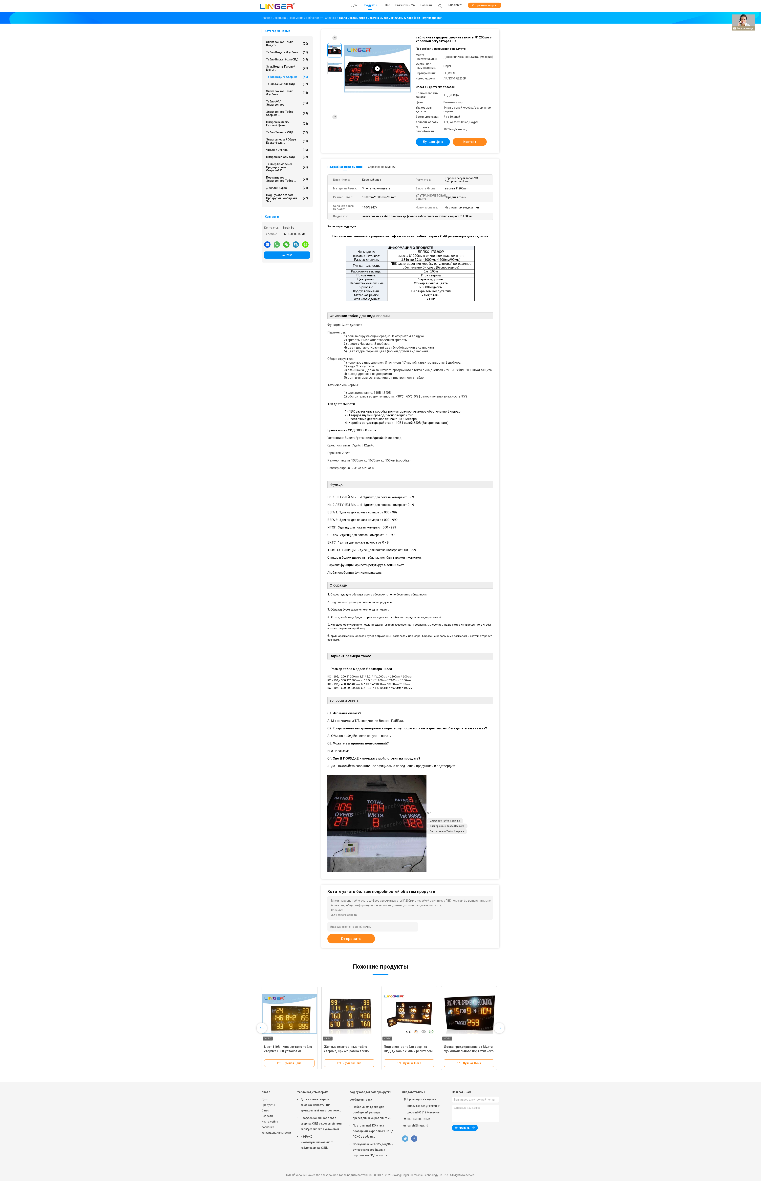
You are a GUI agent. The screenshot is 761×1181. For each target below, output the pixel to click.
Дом (265, 1099)
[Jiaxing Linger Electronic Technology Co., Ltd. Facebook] (414, 1138)
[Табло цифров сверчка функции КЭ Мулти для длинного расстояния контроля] (349, 1013)
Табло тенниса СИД (287, 132)
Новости (267, 1116)
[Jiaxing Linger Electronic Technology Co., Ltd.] (277, 6)
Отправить (351, 938)
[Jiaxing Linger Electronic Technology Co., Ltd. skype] (296, 244)
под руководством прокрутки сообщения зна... (287, 198)
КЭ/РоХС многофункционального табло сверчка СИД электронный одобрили (317, 1142)
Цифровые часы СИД (287, 157)
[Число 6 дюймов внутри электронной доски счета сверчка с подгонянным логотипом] (409, 1013)
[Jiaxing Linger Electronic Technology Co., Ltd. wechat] (286, 244)
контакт (287, 255)
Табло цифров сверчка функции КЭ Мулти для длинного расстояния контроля (348, 1051)
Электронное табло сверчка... (287, 113)
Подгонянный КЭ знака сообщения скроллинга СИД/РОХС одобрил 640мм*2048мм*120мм (373, 1131)
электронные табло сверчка (447, 826)
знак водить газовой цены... (287, 68)
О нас (265, 1110)
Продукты (268, 1104)
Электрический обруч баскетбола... (287, 141)
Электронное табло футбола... (287, 93)
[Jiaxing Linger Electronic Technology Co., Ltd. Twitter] (405, 1138)
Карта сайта (270, 1121)
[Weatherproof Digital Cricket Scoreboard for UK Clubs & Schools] (377, 69)
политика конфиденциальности (275, 1130)
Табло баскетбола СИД (287, 59)
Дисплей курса (287, 187)
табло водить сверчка (287, 76)
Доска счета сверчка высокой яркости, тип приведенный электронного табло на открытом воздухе (319, 1105)
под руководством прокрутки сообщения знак (370, 1095)
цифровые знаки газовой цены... (287, 123)
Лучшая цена (433, 142)
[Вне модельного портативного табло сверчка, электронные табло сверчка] (289, 1013)
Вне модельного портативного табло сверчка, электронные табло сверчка (287, 1051)
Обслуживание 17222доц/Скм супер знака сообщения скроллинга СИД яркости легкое (373, 1150)
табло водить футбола (287, 52)
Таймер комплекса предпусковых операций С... (287, 167)
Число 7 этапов (287, 149)
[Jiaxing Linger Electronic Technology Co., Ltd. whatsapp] (277, 244)
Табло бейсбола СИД (287, 84)
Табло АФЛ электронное (287, 103)
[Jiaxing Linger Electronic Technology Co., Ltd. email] (267, 244)
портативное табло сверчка (447, 831)
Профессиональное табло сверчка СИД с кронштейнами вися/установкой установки (321, 1123)
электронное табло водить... (287, 43)
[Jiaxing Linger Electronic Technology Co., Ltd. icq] (305, 244)
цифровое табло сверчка (445, 820)
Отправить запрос (484, 5)
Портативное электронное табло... (287, 179)
